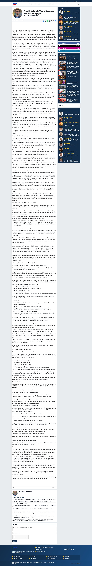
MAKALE (31, 4)
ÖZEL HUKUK (57, 4)
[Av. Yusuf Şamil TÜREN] (61, 160)
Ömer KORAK (66, 148)
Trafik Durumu (67, 556)
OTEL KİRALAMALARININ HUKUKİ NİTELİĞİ (71, 156)
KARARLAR (36, 4)
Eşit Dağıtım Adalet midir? (18, 503)
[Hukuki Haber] (14, 4)
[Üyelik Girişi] (79, 1)
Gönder (14, 541)
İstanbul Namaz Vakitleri (52, 556)
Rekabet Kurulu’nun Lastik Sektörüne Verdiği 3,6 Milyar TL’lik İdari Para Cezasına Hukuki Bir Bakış (32, 499)
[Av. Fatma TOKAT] (61, 38)
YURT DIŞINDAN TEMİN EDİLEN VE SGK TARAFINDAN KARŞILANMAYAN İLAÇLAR (71, 33)
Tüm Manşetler (33, 558)
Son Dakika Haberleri (51, 558)
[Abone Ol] (55, 20)
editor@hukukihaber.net (40, 551)
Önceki (14, 487)
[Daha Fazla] (49, 21)
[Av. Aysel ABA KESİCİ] (61, 17)
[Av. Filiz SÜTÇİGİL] (61, 32)
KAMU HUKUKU (50, 4)
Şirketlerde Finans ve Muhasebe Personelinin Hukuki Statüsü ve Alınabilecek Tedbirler (70, 145)
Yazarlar (27, 1)
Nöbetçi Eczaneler (17, 556)
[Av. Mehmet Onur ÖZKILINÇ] (17, 13)
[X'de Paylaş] (45, 21)
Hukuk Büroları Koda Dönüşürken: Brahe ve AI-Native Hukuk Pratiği (71, 39)
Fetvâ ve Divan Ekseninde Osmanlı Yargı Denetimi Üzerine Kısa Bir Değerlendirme (29, 513)
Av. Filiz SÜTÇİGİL (67, 31)
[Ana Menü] (79, 4)
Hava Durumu (33, 556)
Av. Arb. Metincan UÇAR (69, 153)
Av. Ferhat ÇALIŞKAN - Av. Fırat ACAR (71, 21)
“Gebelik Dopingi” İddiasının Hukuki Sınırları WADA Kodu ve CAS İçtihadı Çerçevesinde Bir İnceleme (33, 508)
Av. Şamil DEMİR (67, 11)
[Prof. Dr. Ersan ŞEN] (61, 27)
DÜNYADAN (14, 563)
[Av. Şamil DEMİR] (61, 12)
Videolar (21, 1)
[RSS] (73, 549)
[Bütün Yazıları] (55, 497)
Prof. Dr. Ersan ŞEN (68, 26)
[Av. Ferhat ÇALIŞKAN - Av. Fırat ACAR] (61, 22)
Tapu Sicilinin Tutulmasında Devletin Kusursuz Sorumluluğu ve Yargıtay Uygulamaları (30, 501)
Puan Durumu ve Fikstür (18, 558)
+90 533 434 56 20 (39, 549)
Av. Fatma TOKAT (67, 36)
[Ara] (78, 4)
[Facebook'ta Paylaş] (43, 21)
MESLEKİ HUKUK (42, 4)
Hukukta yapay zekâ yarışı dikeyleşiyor (71, 12)
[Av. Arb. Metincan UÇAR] (61, 154)
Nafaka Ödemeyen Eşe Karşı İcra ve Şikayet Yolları (71, 18)
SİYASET (48, 562)
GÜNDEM (44, 562)
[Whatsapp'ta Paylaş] (47, 21)
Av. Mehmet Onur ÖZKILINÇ (31, 15)
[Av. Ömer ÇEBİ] (61, 144)
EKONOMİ (52, 562)
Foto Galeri (15, 1)
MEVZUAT (63, 4)
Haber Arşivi (67, 558)
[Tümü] (79, 8)
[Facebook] (65, 549)
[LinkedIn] (71, 549)
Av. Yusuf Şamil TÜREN (68, 158)
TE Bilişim (78, 563)
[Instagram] (69, 549)
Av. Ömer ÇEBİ (67, 143)
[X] (67, 549)
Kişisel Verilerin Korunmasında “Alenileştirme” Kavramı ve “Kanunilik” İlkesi (71, 28)
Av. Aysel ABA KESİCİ (68, 16)
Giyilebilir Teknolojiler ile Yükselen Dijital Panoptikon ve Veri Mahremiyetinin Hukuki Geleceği (31, 512)
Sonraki (54, 487)
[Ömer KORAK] (61, 149)
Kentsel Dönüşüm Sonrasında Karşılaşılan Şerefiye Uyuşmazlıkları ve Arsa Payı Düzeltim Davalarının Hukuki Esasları (71, 161)
